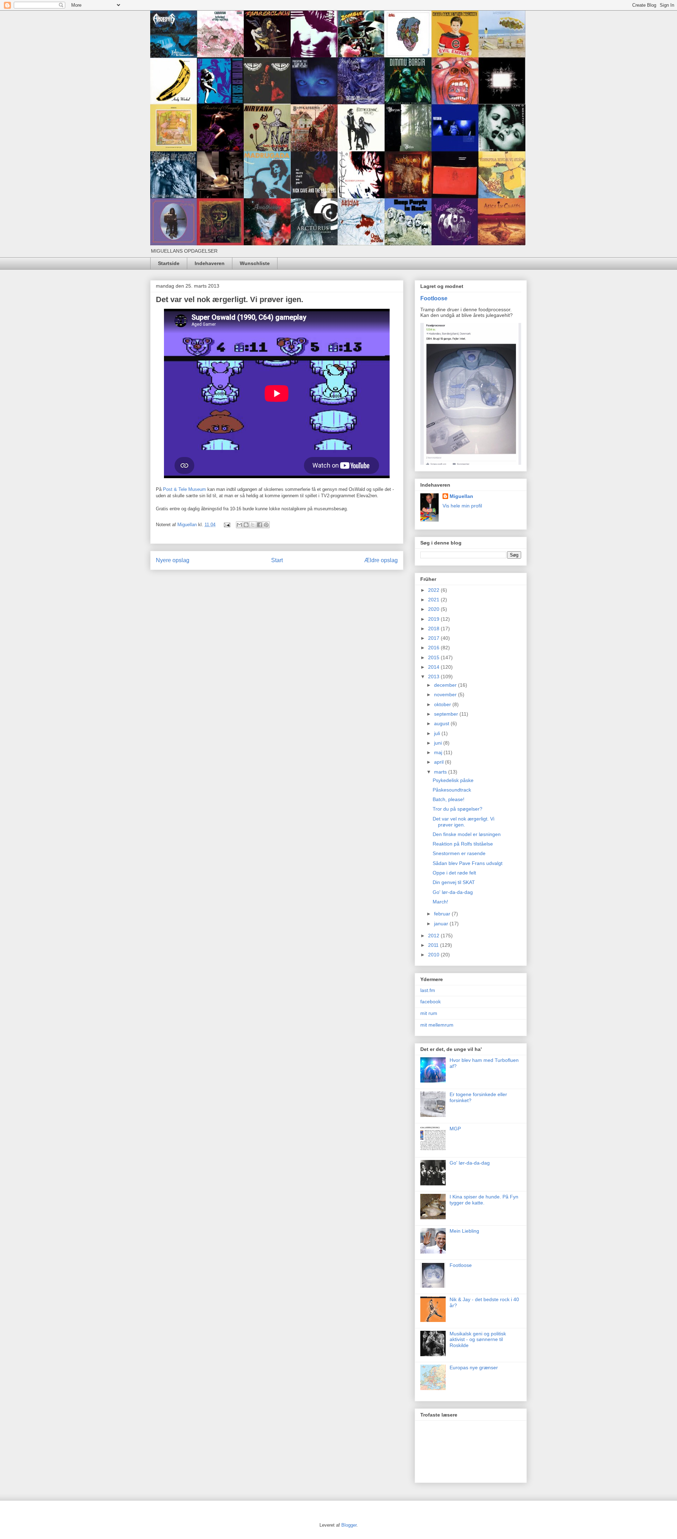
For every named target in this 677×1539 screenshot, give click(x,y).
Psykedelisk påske (453, 780)
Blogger (348, 1525)
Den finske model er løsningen (467, 834)
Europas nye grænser (474, 1367)
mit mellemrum (436, 1025)
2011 (434, 945)
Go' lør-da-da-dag (453, 892)
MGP (455, 1128)
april (439, 762)
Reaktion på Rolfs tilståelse (463, 844)
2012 (434, 935)
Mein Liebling (464, 1231)
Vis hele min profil (462, 506)
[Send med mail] (239, 524)
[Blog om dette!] (246, 524)
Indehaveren (210, 263)
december (446, 685)
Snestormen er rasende (459, 853)
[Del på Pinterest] (266, 524)
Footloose (433, 298)
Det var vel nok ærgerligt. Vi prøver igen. (463, 822)
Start (277, 560)
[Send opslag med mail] (226, 524)
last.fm (427, 990)
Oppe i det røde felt (454, 873)
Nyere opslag (172, 560)
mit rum (428, 1013)
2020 (434, 609)
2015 (434, 657)
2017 (434, 638)
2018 (434, 628)
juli (437, 733)
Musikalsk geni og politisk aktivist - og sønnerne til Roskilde (478, 1339)
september (446, 714)
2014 (434, 667)
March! (440, 901)
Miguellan (461, 496)
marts (441, 772)
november (446, 694)
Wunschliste (255, 263)
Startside (168, 263)
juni (438, 743)
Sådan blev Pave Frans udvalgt (467, 863)
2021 (434, 599)
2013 (434, 676)
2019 (434, 619)
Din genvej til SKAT (454, 882)
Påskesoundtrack (452, 790)
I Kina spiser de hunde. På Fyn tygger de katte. (484, 1200)
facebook (430, 1001)
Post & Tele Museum (184, 489)
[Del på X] (252, 524)
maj (439, 752)
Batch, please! (448, 799)
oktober (443, 704)
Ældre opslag (381, 560)
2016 (434, 647)
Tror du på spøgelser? (457, 809)
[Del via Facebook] (259, 524)
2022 (434, 590)
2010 (434, 954)
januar (442, 923)
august (442, 723)
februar (443, 913)
